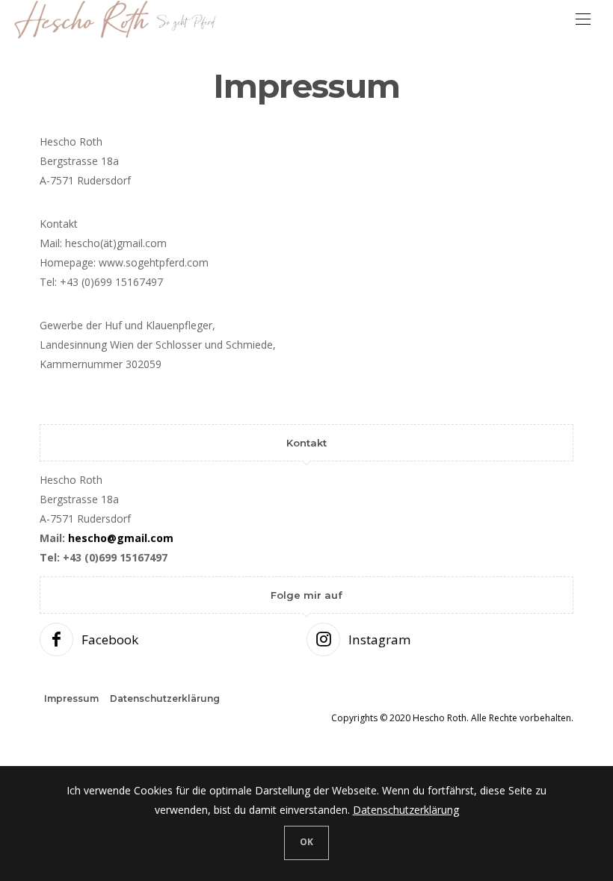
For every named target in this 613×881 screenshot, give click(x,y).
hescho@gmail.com (120, 538)
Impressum (71, 698)
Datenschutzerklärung (165, 698)
